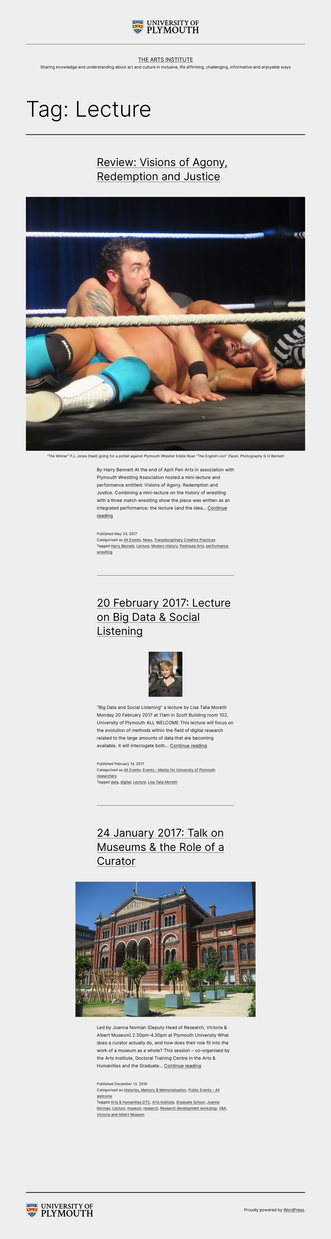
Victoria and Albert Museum (121, 1114)
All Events (132, 540)
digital (125, 782)
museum (134, 1108)
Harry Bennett (122, 546)
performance (217, 546)
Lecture (142, 546)
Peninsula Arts (192, 546)
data (114, 782)
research (150, 1108)
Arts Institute (163, 1102)
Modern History (164, 546)
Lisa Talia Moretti (162, 782)
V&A (222, 1108)
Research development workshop (188, 1108)
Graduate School (190, 1102)
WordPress (293, 1209)
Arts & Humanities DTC (130, 1102)
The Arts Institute (165, 59)
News (147, 540)
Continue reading (188, 745)
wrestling (104, 552)
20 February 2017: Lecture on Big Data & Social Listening (164, 617)
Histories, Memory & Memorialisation (155, 1090)
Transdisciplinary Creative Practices (184, 540)
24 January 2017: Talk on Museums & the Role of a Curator (160, 847)
